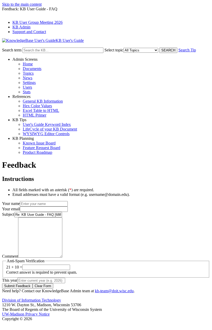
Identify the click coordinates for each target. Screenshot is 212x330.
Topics (28, 73)
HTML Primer (34, 115)
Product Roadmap (37, 152)
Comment (10, 256)
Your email (11, 209)
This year (9, 280)
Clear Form (43, 286)
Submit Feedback (17, 286)
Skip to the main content (22, 4)
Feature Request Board (41, 147)
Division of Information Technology (31, 300)
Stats (27, 92)
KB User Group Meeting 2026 (37, 22)
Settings (29, 82)
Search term (11, 50)
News (27, 78)
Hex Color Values (37, 106)
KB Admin (21, 27)
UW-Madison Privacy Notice (26, 314)
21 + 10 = (14, 267)
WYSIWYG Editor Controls (46, 134)
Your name (11, 203)
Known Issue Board (39, 143)
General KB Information (43, 101)
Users (27, 87)
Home (28, 64)
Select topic (113, 50)
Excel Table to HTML (41, 110)
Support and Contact (29, 31)
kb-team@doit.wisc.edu (114, 291)
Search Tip (187, 50)
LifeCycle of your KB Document (50, 129)
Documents (32, 68)
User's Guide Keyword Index (47, 124)
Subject (8, 214)
